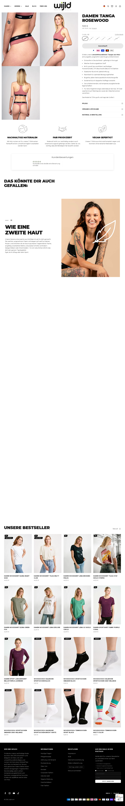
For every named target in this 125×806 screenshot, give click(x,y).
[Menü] (122, 795)
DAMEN (6, 6)
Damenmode (110, 770)
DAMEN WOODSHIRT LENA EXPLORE (47, 627)
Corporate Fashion (47, 772)
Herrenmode (100, 770)
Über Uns (44, 766)
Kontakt (43, 769)
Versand (94, 28)
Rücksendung (46, 763)
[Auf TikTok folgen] (18, 793)
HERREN (17, 6)
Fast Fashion (45, 785)
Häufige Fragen (46, 753)
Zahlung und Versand (48, 760)
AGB (69, 756)
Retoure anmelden (74, 771)
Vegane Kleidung (47, 779)
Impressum (72, 753)
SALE (27, 6)
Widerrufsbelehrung (75, 763)
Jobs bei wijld (45, 776)
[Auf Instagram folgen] (9, 793)
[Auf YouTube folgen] (14, 793)
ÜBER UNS (43, 6)
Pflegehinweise (46, 756)
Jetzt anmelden (108, 781)
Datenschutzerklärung (76, 760)
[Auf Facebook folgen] (5, 793)
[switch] (119, 799)
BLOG (34, 6)
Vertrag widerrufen (76, 767)
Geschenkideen (46, 782)
